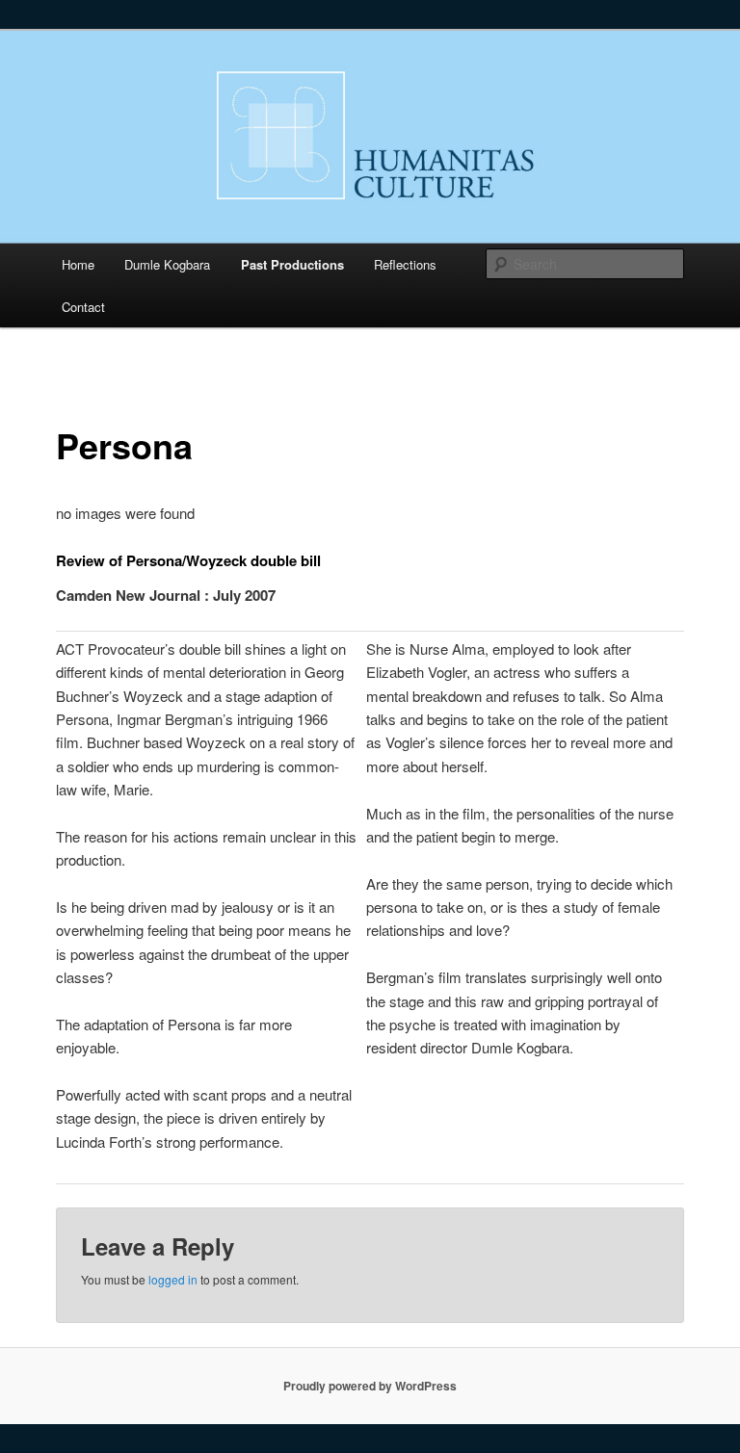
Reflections (405, 264)
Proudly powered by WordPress (370, 1385)
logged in (173, 1279)
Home (78, 264)
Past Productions (292, 264)
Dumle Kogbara (167, 264)
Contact (83, 307)
